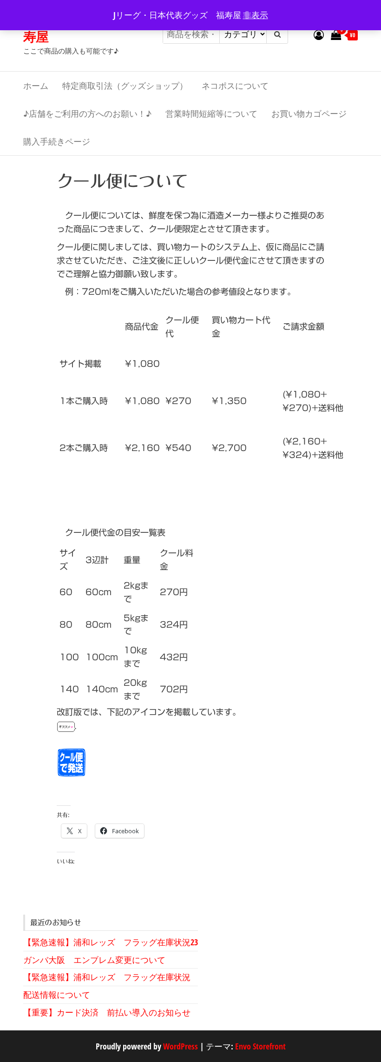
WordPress (180, 1046)
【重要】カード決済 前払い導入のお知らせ (106, 1012)
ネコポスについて (235, 85)
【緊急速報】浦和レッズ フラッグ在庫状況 (106, 976)
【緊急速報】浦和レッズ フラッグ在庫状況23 (110, 942)
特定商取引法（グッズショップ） (125, 85)
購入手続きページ (56, 141)
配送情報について (56, 994)
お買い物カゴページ (309, 113)
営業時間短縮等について (211, 113)
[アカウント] (319, 34)
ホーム (35, 85)
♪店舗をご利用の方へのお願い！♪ (87, 113)
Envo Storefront (260, 1046)
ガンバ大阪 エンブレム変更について (94, 959)
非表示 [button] (255, 14)
